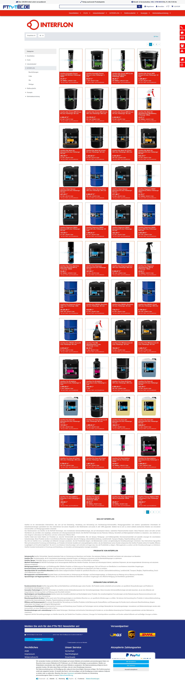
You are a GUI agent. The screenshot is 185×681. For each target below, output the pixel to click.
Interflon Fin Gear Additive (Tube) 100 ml (121, 460)
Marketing (62, 678)
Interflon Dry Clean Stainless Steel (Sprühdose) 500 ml (69, 267)
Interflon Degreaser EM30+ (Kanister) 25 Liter (70, 229)
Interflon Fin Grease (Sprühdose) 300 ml (93, 498)
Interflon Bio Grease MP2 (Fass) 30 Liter (122, 112)
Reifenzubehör (130, 13)
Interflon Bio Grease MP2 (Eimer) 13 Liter (148, 75)
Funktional (81, 678)
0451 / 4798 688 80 (157, 2)
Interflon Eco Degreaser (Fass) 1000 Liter (70, 306)
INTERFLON (114, 13)
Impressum (30, 654)
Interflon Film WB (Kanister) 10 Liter (122, 343)
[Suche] (139, 6)
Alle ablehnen (131, 665)
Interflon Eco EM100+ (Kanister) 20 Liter (122, 305)
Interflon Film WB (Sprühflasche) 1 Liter (93, 344)
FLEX (86, 13)
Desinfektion (74, 13)
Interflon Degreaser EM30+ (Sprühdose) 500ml (148, 190)
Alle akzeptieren (131, 661)
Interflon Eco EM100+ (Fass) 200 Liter (148, 305)
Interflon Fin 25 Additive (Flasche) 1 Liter (96, 383)
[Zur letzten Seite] (158, 512)
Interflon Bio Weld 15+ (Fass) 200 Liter (122, 151)
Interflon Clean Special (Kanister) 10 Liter (70, 190)
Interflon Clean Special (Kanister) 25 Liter (122, 190)
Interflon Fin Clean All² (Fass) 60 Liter (96, 459)
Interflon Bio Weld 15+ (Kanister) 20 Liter (148, 152)
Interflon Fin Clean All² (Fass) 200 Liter (70, 459)
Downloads (70, 657)
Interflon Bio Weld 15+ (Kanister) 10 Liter (70, 152)
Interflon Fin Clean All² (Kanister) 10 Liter (122, 421)
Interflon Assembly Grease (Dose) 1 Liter (95, 75)
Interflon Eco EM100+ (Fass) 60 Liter (70, 343)
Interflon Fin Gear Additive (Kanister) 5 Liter (148, 460)
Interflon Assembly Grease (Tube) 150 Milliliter (70, 75)
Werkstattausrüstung (160, 13)
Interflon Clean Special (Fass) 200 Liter (96, 189)
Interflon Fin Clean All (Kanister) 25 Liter (70, 421)
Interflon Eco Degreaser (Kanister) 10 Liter (96, 267)
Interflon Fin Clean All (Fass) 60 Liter (96, 420)
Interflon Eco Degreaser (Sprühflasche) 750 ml (146, 267)
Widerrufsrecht (31, 657)
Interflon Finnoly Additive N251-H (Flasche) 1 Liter (148, 498)
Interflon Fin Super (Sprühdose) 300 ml (122, 497)
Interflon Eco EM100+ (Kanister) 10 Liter (96, 305)
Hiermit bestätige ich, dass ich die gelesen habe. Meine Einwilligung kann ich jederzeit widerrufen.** (54, 634)
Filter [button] (156, 36)
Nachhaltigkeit (71, 654)
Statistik (52, 678)
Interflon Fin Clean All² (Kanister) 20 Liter (148, 421)
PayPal (71, 678)
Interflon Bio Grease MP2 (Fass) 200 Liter (96, 112)
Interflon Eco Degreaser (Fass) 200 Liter (122, 266)
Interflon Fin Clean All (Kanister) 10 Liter (148, 383)
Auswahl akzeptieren (131, 669)
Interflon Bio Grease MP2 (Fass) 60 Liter (70, 112)
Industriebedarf (99, 13)
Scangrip (144, 13)
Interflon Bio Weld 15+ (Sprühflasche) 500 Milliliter (147, 113)
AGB (27, 651)
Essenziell (42, 678)
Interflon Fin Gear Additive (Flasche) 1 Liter (70, 498)
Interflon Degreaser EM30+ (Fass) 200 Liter (147, 229)
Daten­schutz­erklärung (66, 675)
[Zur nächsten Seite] (159, 44)
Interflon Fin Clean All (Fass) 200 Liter (122, 382)
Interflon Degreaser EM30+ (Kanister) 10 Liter (122, 229)
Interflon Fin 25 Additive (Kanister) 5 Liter (70, 383)
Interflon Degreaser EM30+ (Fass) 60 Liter (96, 229)
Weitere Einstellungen (92, 678)
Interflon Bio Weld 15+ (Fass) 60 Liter (95, 151)
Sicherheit (69, 651)
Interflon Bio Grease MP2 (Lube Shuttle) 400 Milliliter (122, 75)
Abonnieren (38, 639)
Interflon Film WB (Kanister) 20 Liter (148, 343)
